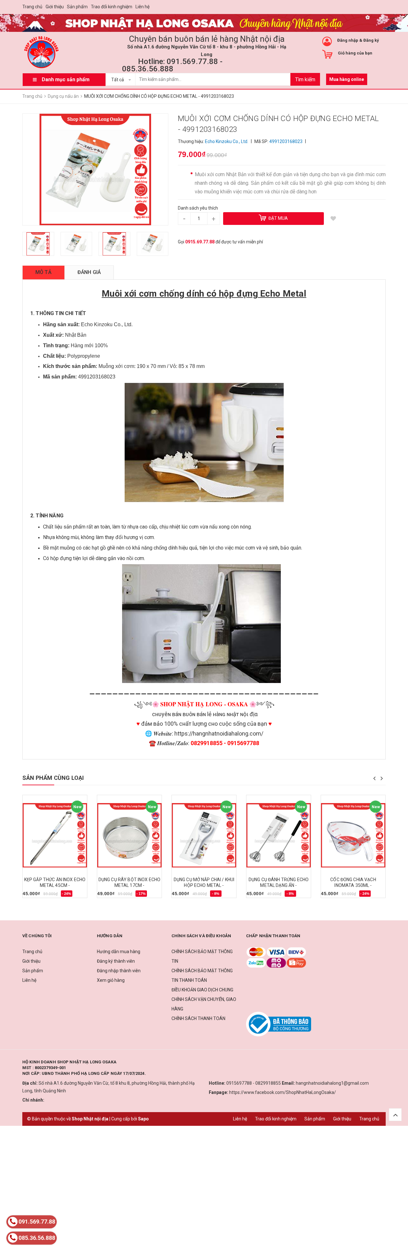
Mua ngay (36, 896)
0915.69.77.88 (200, 241)
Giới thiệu (55, 6)
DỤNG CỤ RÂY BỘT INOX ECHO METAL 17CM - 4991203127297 (129, 885)
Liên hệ (142, 6)
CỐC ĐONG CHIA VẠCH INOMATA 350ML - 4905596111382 (353, 885)
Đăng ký (371, 40)
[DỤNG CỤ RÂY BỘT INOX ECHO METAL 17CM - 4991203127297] (129, 835)
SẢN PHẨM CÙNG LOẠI (53, 777)
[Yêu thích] (333, 218)
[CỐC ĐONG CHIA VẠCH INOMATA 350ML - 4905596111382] (353, 835)
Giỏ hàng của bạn (355, 53)
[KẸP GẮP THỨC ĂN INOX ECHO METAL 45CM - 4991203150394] (55, 835)
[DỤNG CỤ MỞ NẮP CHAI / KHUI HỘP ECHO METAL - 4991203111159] (204, 835)
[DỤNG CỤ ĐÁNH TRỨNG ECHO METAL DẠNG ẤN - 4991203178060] (278, 835)
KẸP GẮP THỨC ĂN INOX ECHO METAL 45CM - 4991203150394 (55, 885)
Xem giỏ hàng (111, 980)
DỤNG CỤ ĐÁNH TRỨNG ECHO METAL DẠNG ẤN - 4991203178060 (279, 885)
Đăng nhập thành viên (119, 970)
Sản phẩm (77, 6)
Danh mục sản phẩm (66, 79)
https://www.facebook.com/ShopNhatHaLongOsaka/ (282, 1092)
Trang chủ (32, 6)
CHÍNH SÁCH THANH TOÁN (198, 1018)
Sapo (143, 1118)
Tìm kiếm (305, 79)
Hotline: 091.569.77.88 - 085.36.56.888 (172, 65)
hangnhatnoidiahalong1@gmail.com (332, 1083)
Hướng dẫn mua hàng (118, 951)
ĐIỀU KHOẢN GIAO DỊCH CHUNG (202, 989)
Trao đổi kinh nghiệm (111, 6)
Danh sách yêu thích (198, 208)
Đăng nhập (347, 40)
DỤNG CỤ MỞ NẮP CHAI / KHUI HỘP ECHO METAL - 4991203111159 (204, 885)
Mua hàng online (346, 79)
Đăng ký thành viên (116, 961)
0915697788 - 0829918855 (253, 1083)
